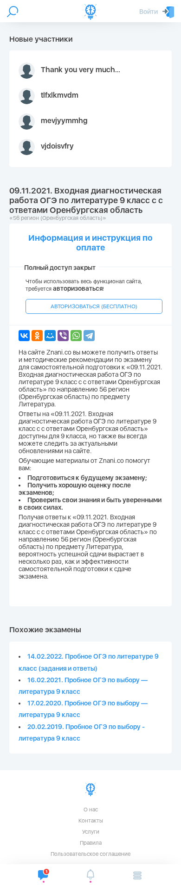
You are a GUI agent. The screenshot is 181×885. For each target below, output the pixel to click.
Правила (91, 843)
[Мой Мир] (50, 335)
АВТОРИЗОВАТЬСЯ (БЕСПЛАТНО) (94, 306)
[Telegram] (89, 335)
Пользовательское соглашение (90, 854)
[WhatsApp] (76, 335)
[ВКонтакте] (24, 335)
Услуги (90, 832)
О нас (91, 809)
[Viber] (63, 335)
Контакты (90, 820)
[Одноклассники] (37, 335)
